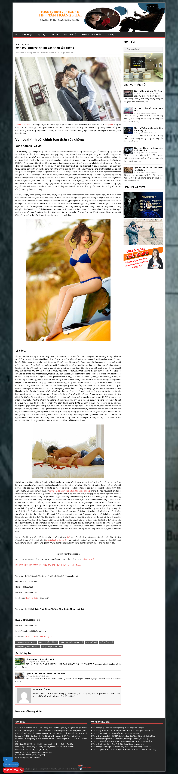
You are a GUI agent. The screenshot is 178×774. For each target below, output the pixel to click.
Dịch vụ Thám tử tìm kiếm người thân (148, 168)
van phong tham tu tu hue (28, 646)
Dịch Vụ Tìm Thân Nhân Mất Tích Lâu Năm (45, 673)
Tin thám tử (70, 34)
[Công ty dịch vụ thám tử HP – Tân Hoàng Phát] (89, 30)
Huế (68, 537)
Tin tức (54, 34)
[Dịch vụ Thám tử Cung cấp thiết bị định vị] (128, 152)
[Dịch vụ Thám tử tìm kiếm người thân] (128, 172)
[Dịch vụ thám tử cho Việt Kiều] (128, 95)
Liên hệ (110, 34)
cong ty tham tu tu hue (26, 642)
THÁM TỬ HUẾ (87, 559)
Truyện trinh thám (92, 34)
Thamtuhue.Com (22, 124)
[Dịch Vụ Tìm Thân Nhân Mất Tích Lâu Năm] (19, 678)
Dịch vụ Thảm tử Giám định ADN (148, 109)
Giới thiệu (27, 34)
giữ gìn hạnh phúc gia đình (57, 540)
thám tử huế (91, 642)
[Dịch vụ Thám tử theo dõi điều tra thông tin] (128, 132)
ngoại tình (109, 124)
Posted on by (29, 52)
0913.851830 (11, 770)
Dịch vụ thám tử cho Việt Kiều (148, 91)
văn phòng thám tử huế (52, 646)
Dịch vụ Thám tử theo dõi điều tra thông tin (148, 129)
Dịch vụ (41, 34)
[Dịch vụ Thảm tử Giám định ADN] (128, 112)
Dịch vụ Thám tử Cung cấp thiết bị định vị (148, 149)
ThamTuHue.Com (57, 769)
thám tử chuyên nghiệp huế (71, 642)
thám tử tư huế (106, 642)
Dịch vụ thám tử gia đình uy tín (40, 659)
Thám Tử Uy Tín (45, 636)
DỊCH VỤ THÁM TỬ (135, 84)
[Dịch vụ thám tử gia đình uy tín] (19, 663)
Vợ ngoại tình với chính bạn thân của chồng (44, 47)
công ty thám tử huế (48, 642)
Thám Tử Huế (48, 52)
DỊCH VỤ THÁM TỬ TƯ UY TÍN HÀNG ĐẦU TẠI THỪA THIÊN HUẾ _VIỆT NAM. (48, 565)
